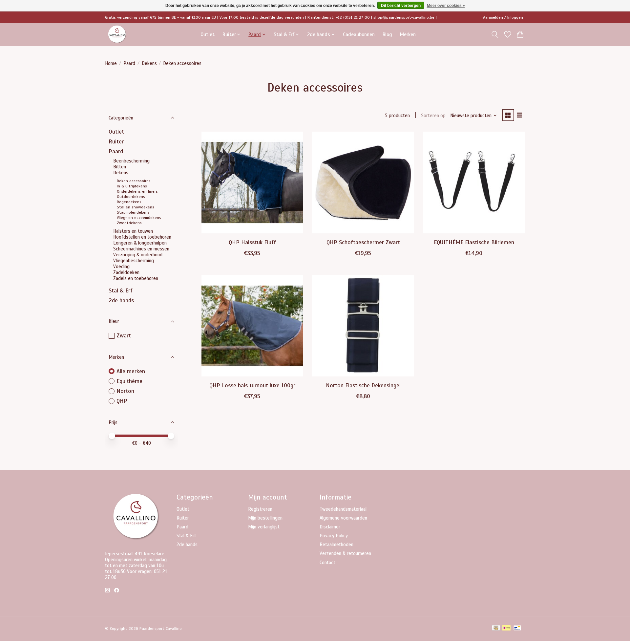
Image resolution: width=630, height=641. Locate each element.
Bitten (119, 167)
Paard (129, 63)
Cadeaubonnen (359, 34)
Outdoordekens (131, 196)
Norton (125, 391)
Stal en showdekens (135, 207)
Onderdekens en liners (137, 191)
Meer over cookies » (446, 5)
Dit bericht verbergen (401, 5)
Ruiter (116, 141)
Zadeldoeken (126, 272)
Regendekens (129, 201)
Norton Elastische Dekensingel (363, 385)
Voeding (121, 266)
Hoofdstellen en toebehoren (142, 237)
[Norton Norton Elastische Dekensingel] (363, 325)
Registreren (260, 509)
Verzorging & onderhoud (137, 255)
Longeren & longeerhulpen (140, 243)
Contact (327, 563)
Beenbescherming (131, 161)
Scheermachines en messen (141, 249)
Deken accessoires (134, 180)
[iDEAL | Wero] (506, 628)
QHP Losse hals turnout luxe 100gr (252, 385)
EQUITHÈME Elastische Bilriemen (474, 242)
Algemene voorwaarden (343, 518)
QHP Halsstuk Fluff (252, 242)
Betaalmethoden (336, 544)
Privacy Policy (334, 536)
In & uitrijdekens (132, 186)
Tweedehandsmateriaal (343, 509)
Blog (387, 34)
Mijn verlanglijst (264, 527)
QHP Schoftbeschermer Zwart (363, 242)
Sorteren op (433, 115)
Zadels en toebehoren (135, 278)
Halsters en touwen (133, 231)
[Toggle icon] (495, 34)
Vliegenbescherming (133, 261)
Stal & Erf (121, 290)
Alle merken (130, 371)
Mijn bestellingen (265, 518)
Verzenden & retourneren (345, 553)
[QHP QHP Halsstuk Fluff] (252, 182)
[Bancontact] (517, 628)
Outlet (207, 34)
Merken (408, 34)
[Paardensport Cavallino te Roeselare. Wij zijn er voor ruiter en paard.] (117, 34)
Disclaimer (330, 527)
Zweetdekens (129, 222)
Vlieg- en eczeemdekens (139, 217)
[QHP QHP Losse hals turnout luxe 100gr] (252, 325)
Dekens (149, 63)
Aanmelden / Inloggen (503, 17)
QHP (121, 400)
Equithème (129, 381)
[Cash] (496, 628)
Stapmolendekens (133, 212)
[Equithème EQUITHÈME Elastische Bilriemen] (474, 182)
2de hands (121, 300)
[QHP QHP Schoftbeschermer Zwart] (363, 182)
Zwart (123, 335)
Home (111, 63)
